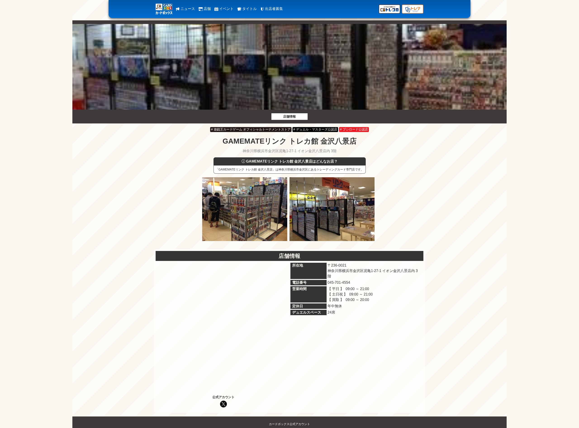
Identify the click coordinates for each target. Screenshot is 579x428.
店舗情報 (289, 116)
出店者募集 (273, 9)
